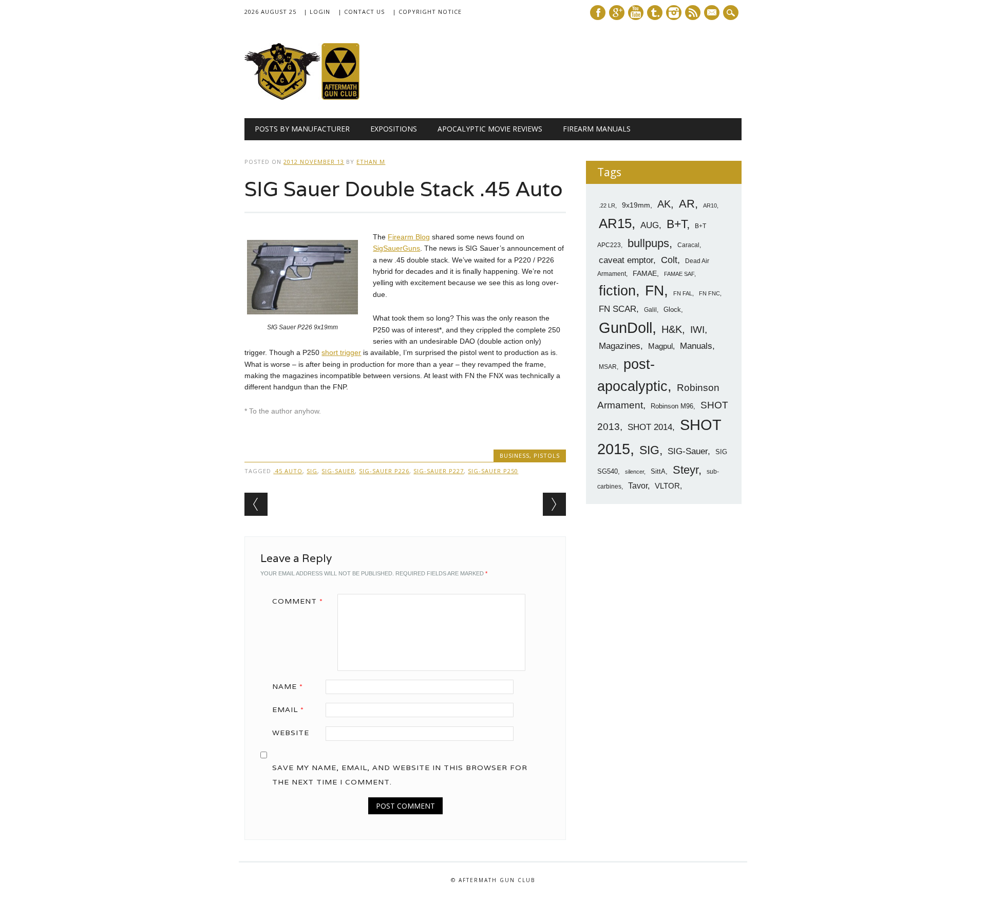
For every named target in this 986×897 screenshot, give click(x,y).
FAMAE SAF (679, 274)
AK (664, 204)
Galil (650, 309)
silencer (634, 472)
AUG (649, 225)
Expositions (393, 129)
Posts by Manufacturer (302, 129)
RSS (692, 12)
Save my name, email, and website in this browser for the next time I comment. (399, 775)
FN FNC (709, 293)
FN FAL (682, 293)
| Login (317, 11)
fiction (617, 290)
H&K (671, 329)
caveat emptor (626, 260)
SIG (312, 471)
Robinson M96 (672, 406)
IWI (697, 329)
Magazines (619, 346)
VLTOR (667, 485)
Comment (297, 601)
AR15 (615, 223)
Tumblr (654, 12)
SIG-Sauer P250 (493, 471)
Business (514, 455)
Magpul (660, 346)
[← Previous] (256, 504)
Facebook (597, 12)
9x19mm (636, 205)
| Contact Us (361, 11)
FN (654, 290)
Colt (669, 260)
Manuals (696, 346)
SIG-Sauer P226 (384, 471)
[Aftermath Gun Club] (321, 97)
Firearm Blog (409, 237)
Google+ (616, 12)
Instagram (673, 12)
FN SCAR (617, 309)
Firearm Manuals (597, 129)
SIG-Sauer (338, 471)
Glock (672, 309)
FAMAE (645, 273)
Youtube (635, 12)
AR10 (710, 205)
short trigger (341, 352)
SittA (658, 471)
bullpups (648, 243)
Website (290, 732)
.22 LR (607, 205)
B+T (677, 224)
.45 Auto (287, 471)
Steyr (685, 469)
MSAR (608, 366)
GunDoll (625, 328)
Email (288, 709)
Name (287, 686)
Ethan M (370, 161)
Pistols (547, 455)
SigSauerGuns (396, 248)
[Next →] (554, 504)
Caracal (688, 245)
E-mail (712, 13)
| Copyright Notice (427, 11)
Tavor (638, 485)
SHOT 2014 (650, 427)
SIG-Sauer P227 (438, 471)
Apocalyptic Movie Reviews (490, 129)
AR (687, 203)
